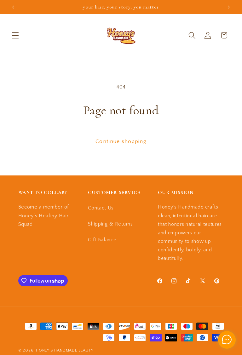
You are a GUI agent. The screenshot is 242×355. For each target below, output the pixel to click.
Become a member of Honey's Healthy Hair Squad (43, 215)
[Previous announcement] (13, 7)
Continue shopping (121, 141)
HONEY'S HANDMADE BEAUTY (65, 350)
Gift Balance (102, 240)
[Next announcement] (229, 7)
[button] (15, 35)
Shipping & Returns (110, 224)
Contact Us (101, 208)
